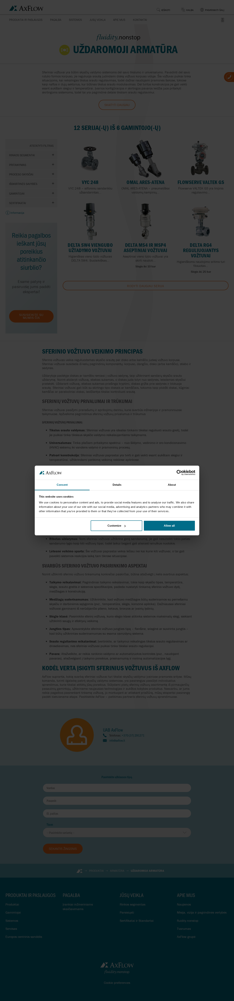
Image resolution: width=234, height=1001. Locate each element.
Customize (114, 525)
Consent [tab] (62, 484)
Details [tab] (117, 484)
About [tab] (172, 484)
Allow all (169, 525)
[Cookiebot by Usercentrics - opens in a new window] (179, 472)
